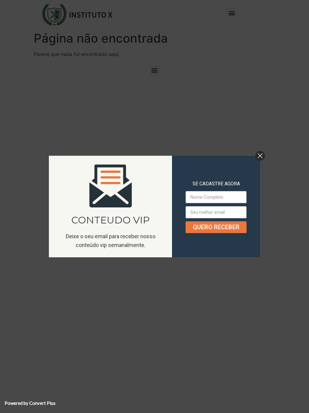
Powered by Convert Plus (30, 403)
